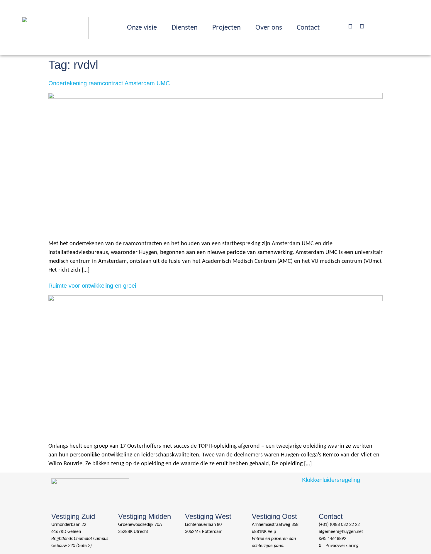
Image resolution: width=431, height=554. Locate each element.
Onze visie (142, 27)
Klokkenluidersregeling (331, 480)
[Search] (350, 26)
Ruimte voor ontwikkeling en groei (92, 285)
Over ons (268, 27)
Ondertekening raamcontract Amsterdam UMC (109, 83)
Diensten (185, 27)
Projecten (226, 27)
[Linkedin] (362, 26)
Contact (308, 27)
